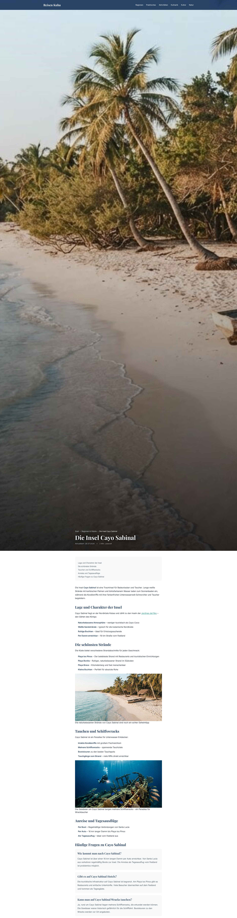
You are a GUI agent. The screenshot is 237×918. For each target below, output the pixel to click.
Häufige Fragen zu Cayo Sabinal (91, 577)
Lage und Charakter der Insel (90, 563)
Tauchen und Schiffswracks (89, 570)
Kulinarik (174, 5)
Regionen (139, 5)
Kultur (183, 5)
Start (77, 531)
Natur (191, 5)
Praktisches (151, 5)
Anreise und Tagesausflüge (89, 573)
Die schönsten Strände (87, 566)
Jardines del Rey (149, 613)
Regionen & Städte (89, 531)
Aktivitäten (163, 5)
